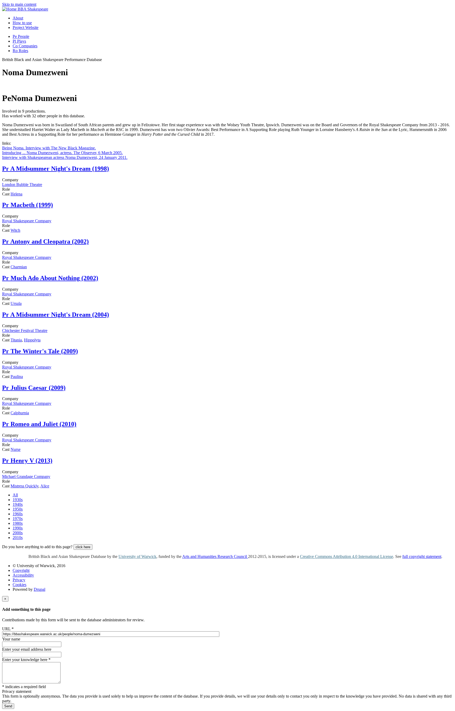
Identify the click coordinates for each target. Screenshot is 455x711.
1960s (18, 514)
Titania (16, 340)
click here (83, 547)
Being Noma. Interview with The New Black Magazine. (49, 148)
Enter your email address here (26, 649)
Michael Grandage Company (26, 476)
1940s (18, 504)
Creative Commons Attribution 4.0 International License (346, 556)
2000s (18, 533)
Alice (44, 486)
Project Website (25, 27)
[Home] (10, 9)
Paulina (17, 376)
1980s (18, 523)
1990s (18, 528)
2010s (18, 537)
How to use (22, 23)
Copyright (21, 570)
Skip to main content (19, 4)
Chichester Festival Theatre (24, 330)
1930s (18, 499)
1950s (18, 509)
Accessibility (23, 575)
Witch (15, 230)
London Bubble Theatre (22, 184)
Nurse (16, 449)
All (15, 495)
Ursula (16, 303)
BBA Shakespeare (33, 9)
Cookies (19, 584)
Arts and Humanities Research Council (215, 556)
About (18, 18)
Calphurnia (20, 413)
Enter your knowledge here (26, 659)
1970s (18, 518)
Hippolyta (32, 340)
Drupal (39, 589)
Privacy (19, 580)
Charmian (19, 267)
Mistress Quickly (24, 486)
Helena (16, 194)
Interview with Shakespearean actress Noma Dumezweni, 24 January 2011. (64, 157)
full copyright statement (421, 556)
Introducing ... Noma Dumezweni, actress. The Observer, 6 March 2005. (62, 152)
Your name (11, 639)
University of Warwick (137, 556)
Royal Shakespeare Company (26, 221)
